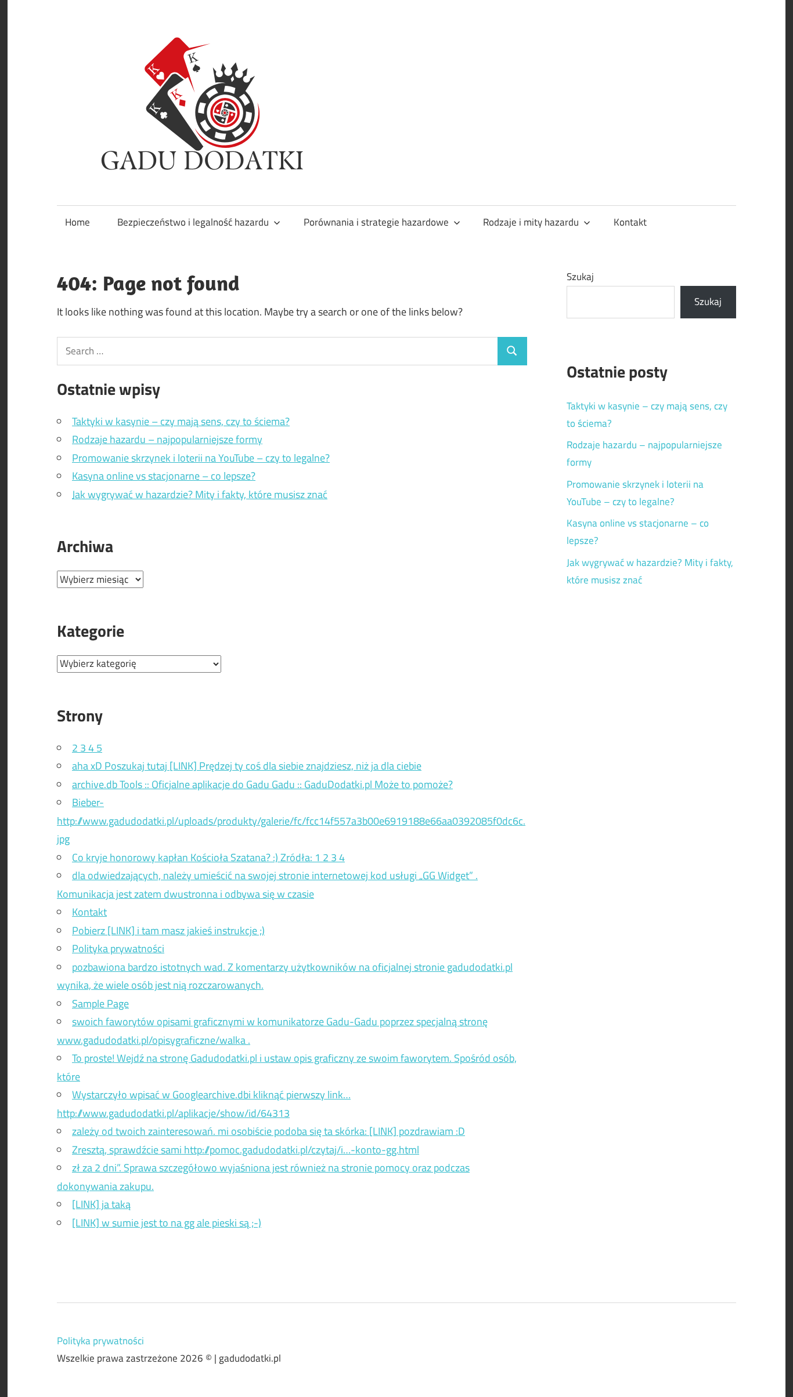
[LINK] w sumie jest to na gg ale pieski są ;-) (166, 1223)
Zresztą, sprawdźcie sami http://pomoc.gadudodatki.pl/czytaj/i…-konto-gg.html (245, 1149)
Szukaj (580, 276)
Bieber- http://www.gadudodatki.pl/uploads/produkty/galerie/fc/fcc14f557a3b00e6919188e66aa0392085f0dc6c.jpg (291, 820)
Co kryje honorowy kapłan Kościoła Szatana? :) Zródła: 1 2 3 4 (208, 857)
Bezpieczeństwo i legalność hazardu (193, 222)
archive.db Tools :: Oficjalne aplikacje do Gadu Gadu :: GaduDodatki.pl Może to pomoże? (262, 784)
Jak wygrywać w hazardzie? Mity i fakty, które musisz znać (199, 494)
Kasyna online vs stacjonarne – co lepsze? (163, 476)
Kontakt (630, 222)
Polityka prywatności (118, 948)
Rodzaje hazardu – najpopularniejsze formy (167, 439)
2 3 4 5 (87, 748)
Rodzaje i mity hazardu (531, 222)
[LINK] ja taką (101, 1204)
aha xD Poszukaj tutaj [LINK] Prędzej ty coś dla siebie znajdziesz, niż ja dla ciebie (246, 766)
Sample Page (100, 1003)
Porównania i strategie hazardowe (376, 222)
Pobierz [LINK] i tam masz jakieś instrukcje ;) (168, 930)
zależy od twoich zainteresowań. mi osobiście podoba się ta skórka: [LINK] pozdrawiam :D (268, 1131)
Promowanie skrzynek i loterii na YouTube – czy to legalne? (201, 458)
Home (77, 222)
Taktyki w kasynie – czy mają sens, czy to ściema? (181, 421)
